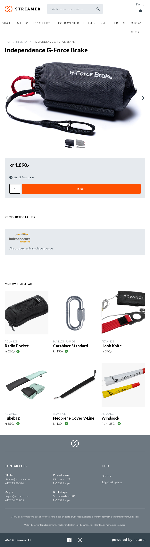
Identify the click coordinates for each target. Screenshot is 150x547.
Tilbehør (119, 22)
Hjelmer (89, 22)
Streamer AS (22, 9)
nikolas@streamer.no (17, 479)
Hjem (8, 41)
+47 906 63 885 (14, 500)
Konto (140, 4)
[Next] (143, 98)
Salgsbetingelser (112, 482)
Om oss (106, 476)
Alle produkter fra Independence (31, 248)
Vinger (7, 22)
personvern (120, 524)
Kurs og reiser (136, 27)
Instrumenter (68, 22)
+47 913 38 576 (14, 483)
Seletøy (23, 22)
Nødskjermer (43, 22)
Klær (103, 22)
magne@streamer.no (17, 496)
